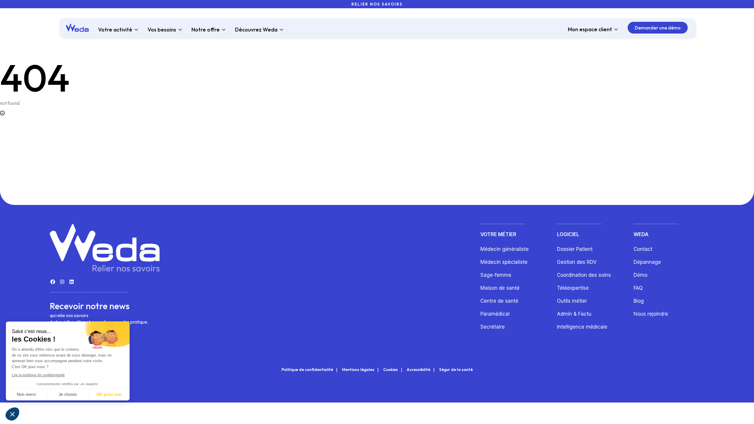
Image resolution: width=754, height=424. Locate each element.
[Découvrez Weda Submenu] (280, 29)
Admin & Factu (574, 314)
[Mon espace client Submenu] (615, 29)
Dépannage (647, 262)
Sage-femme (495, 275)
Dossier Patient (575, 249)
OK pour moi (109, 394)
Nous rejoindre (651, 314)
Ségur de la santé (456, 370)
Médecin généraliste (504, 249)
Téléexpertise (573, 288)
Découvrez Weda (256, 29)
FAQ (638, 288)
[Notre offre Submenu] (223, 29)
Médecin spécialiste (504, 262)
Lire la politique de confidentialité (38, 375)
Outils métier (572, 301)
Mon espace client (590, 29)
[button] (12, 414)
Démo (640, 275)
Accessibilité (418, 370)
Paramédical (495, 314)
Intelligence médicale (582, 327)
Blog (639, 301)
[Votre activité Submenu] (135, 29)
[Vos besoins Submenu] (179, 29)
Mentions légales (358, 370)
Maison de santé (500, 288)
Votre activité (115, 29)
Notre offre (205, 29)
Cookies (390, 370)
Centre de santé (499, 301)
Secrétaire (492, 327)
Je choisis (68, 394)
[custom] (53, 282)
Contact (643, 249)
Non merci (26, 394)
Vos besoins (162, 29)
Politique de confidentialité (307, 370)
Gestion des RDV (577, 262)
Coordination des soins (584, 275)
